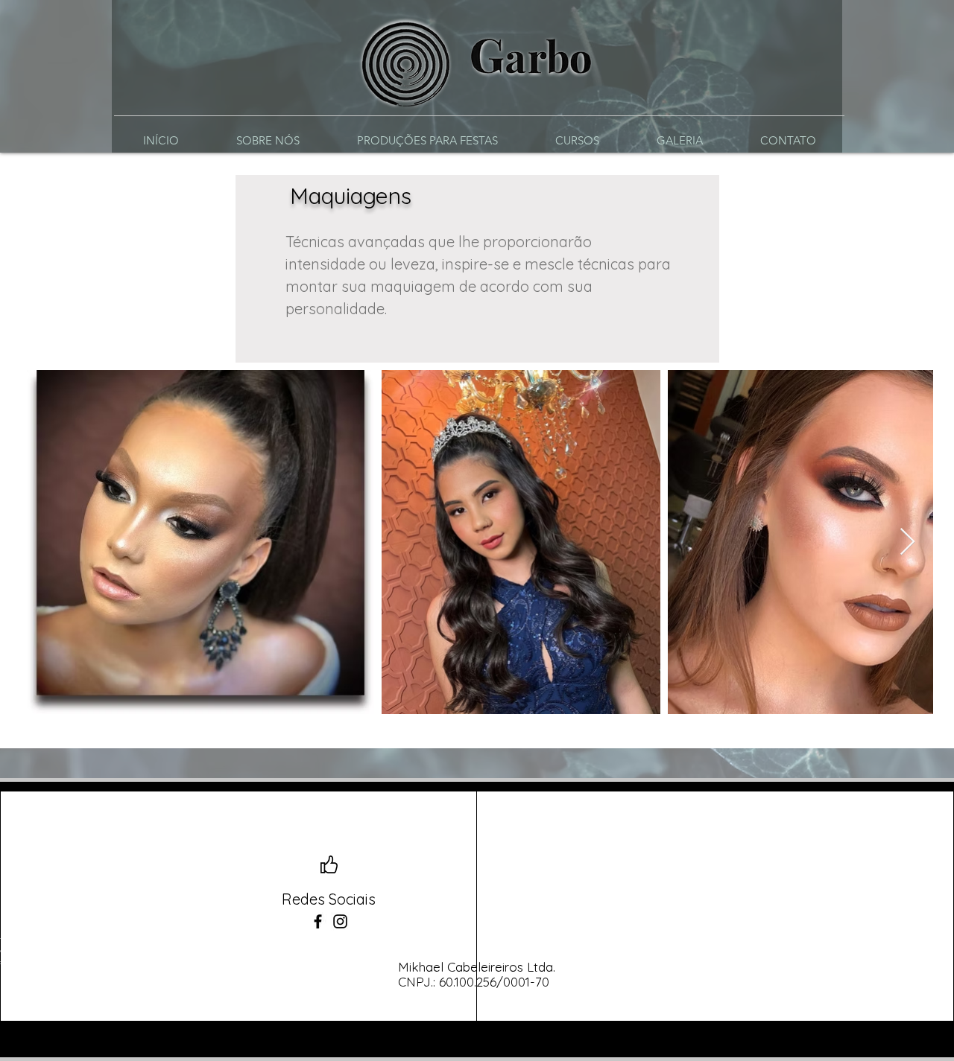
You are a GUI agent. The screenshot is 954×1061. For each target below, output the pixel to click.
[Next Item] (907, 542)
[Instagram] (340, 921)
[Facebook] (318, 921)
